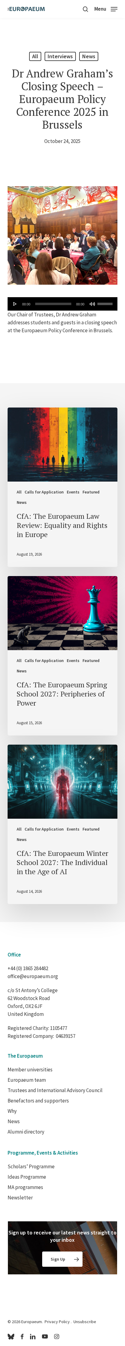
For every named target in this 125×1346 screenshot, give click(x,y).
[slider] (105, 302)
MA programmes (25, 1187)
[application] (63, 304)
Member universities (30, 1069)
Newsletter (20, 1197)
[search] (85, 9)
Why (12, 1111)
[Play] (15, 304)
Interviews (60, 56)
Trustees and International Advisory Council (55, 1090)
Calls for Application (44, 492)
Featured (91, 492)
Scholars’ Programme (31, 1166)
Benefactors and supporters (38, 1100)
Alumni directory (26, 1131)
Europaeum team (27, 1080)
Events (73, 492)
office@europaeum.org (33, 976)
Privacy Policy (57, 1321)
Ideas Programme (27, 1176)
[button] (105, 8)
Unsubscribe (84, 1321)
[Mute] (92, 304)
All (35, 56)
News (88, 56)
